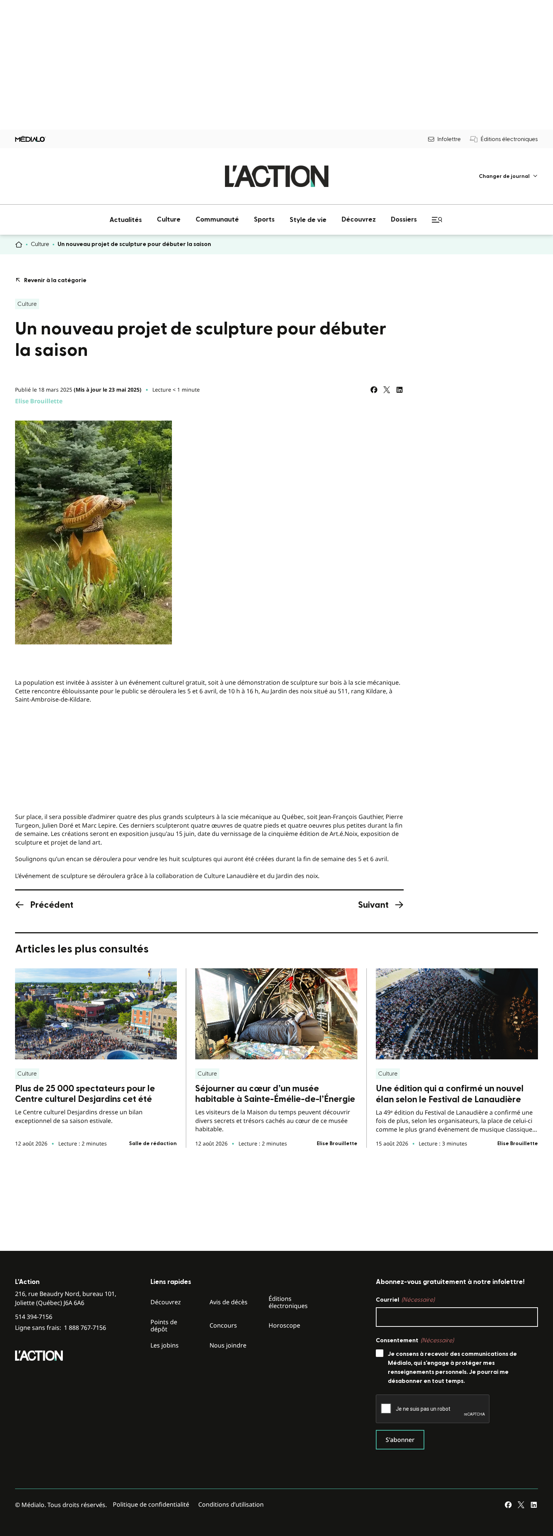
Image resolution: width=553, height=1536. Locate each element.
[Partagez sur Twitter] (387, 390)
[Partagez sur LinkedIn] (399, 390)
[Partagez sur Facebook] (374, 390)
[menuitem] (508, 176)
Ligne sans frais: (60, 1327)
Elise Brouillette (38, 401)
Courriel (405, 1300)
